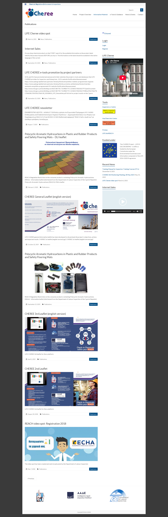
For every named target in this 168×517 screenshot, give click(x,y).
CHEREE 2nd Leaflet (36, 368)
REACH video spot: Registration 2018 (45, 423)
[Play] (105, 211)
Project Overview (85, 14)
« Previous (30, 478)
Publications (48, 39)
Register (105, 49)
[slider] (121, 211)
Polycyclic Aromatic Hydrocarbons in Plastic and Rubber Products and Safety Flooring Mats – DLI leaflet (61, 135)
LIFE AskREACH (108, 133)
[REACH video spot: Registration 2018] (61, 428)
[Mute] (138, 211)
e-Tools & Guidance (116, 14)
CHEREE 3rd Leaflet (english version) (45, 313)
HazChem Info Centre (109, 118)
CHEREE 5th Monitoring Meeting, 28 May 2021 (118, 175)
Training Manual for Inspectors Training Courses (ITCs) (120, 169)
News (42, 39)
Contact (140, 14)
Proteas (105, 130)
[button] (123, 202)
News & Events (130, 14)
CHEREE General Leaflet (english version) (48, 196)
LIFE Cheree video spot (37, 33)
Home (75, 14)
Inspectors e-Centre (109, 107)
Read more (93, 39)
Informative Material (101, 14)
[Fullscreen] (141, 211)
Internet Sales (32, 48)
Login (104, 45)
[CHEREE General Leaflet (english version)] (61, 201)
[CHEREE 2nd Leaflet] (61, 373)
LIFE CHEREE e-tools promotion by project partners (53, 72)
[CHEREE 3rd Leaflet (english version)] (61, 318)
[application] (122, 201)
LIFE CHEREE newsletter (38, 107)
